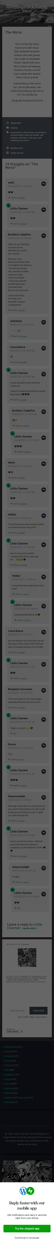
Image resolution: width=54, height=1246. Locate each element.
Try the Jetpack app (27, 1228)
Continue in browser (27, 1237)
